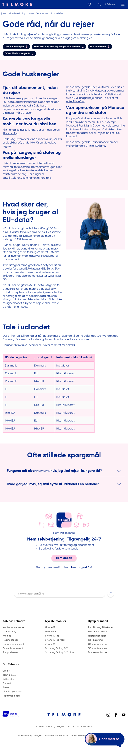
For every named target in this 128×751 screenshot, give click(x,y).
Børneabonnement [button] (12, 648)
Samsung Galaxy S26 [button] (56, 648)
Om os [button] (6, 671)
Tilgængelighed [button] (11, 696)
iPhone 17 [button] (50, 627)
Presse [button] (5, 687)
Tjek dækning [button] (95, 640)
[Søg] (89, 4)
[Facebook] (116, 714)
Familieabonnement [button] (13, 644)
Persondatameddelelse (56, 736)
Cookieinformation (79, 736)
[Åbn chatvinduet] (105, 740)
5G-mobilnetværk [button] (97, 648)
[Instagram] (108, 714)
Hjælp (3, 13)
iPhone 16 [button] (50, 644)
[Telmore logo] (16, 4)
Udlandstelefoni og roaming (21, 13)
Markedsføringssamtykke (30, 736)
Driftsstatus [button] (8, 679)
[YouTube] (124, 714)
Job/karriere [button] (9, 675)
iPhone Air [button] (50, 631)
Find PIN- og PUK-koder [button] (100, 627)
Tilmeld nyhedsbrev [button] (12, 691)
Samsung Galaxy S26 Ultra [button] (59, 652)
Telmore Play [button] (9, 631)
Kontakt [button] (6, 683)
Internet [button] (6, 636)
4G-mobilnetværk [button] (97, 644)
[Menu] (123, 4)
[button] (110, 593)
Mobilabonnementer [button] (13, 627)
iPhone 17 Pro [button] (52, 636)
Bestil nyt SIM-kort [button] (97, 631)
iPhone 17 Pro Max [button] (54, 640)
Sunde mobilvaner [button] (97, 652)
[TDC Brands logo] (10, 715)
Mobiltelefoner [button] (10, 640)
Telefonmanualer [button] (97, 636)
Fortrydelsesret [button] (10, 652)
